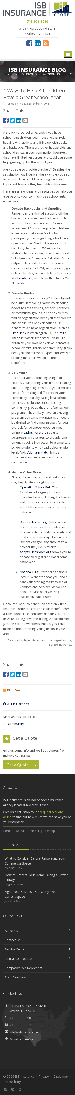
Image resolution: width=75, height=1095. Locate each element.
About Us (11, 930)
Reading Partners (33, 432)
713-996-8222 (20, 1025)
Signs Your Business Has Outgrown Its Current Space (32, 896)
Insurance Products (19, 958)
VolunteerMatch (38, 452)
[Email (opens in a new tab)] (25, 120)
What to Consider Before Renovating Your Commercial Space (35, 863)
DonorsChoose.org (33, 522)
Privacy (44, 1076)
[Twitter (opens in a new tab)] (12, 120)
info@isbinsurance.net (25, 1032)
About (20, 831)
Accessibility (12, 1081)
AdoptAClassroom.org (35, 552)
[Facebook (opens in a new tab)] (29, 43)
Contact (34, 831)
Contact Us (13, 940)
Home (7, 831)
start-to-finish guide (25, 278)
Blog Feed (14, 690)
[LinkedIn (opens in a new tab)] (38, 43)
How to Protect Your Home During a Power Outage (36, 879)
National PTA (29, 572)
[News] (46, 43)
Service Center (15, 949)
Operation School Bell (35, 487)
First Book (18, 333)
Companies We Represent (23, 968)
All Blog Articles (18, 704)
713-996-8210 (20, 1018)
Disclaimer (60, 1076)
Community (16, 724)
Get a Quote (18, 764)
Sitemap (49, 831)
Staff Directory (15, 977)
